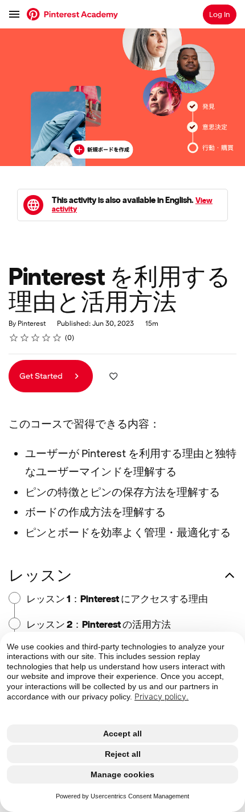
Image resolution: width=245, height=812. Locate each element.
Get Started (41, 375)
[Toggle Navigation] (15, 14)
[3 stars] (35, 338)
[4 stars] (46, 338)
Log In (219, 14)
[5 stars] (57, 338)
